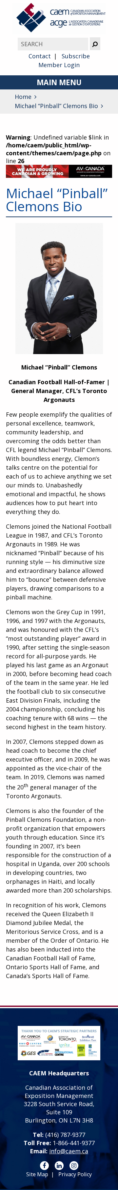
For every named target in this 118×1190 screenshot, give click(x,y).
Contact (40, 56)
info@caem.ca (68, 1151)
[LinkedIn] (59, 1165)
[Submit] (95, 43)
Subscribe (76, 56)
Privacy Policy (75, 1174)
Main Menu (59, 82)
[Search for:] (53, 44)
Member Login (59, 65)
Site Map (37, 1174)
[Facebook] (44, 1165)
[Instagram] (73, 1165)
